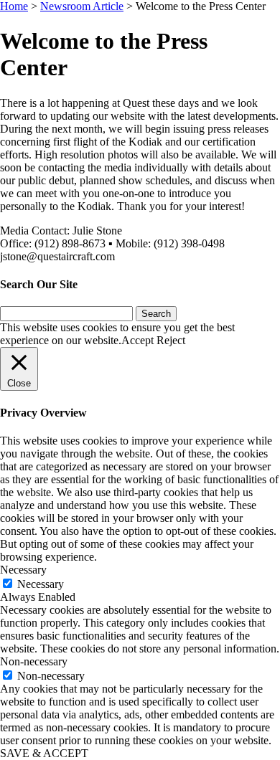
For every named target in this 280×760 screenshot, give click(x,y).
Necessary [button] (23, 570)
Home (14, 6)
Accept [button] (137, 340)
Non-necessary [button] (33, 661)
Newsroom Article (81, 6)
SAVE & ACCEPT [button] (44, 753)
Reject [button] (171, 340)
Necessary (40, 584)
